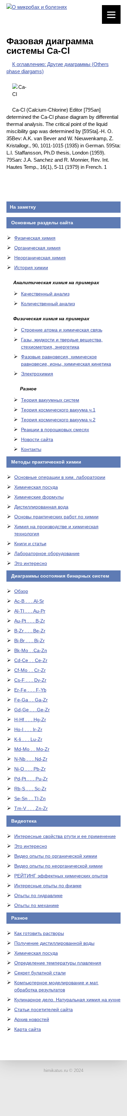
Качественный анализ (45, 293)
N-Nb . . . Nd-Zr (30, 759)
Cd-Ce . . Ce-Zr (30, 660)
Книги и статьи (30, 543)
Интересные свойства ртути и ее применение (65, 836)
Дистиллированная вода (41, 507)
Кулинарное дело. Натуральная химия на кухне (67, 999)
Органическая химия (37, 247)
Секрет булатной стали (40, 972)
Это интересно (30, 563)
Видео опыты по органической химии (55, 856)
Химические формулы (39, 497)
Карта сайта (27, 1029)
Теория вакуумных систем (50, 400)
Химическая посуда (36, 487)
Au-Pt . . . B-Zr (29, 621)
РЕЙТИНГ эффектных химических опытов (61, 875)
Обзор (21, 591)
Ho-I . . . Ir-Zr (28, 729)
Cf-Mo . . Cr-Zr (30, 670)
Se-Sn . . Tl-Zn (30, 798)
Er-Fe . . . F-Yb (30, 690)
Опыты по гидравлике (38, 895)
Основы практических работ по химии (56, 516)
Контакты (31, 449)
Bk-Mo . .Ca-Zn (30, 650)
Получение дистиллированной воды (54, 943)
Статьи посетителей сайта (43, 1009)
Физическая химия (35, 238)
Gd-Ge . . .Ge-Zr (32, 709)
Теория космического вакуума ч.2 (58, 419)
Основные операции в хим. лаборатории (59, 477)
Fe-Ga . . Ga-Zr (31, 699)
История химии (31, 267)
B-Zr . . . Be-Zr (29, 630)
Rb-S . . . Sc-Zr (30, 788)
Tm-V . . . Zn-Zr (31, 808)
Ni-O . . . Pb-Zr (30, 769)
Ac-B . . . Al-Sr (29, 601)
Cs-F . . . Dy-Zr (30, 680)
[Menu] (111, 14)
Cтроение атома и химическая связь (61, 330)
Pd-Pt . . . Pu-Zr (31, 778)
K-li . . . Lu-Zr (28, 739)
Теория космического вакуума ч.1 (58, 410)
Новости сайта (37, 439)
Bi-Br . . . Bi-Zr (29, 640)
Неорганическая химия (40, 257)
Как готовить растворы (39, 933)
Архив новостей (31, 1019)
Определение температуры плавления (57, 963)
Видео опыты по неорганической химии (58, 866)
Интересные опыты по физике (48, 885)
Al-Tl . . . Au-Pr (29, 611)
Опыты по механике (36, 905)
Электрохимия (37, 373)
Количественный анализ (48, 303)
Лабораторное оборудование (47, 553)
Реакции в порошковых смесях (55, 429)
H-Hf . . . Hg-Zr (30, 719)
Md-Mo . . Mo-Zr (31, 749)
